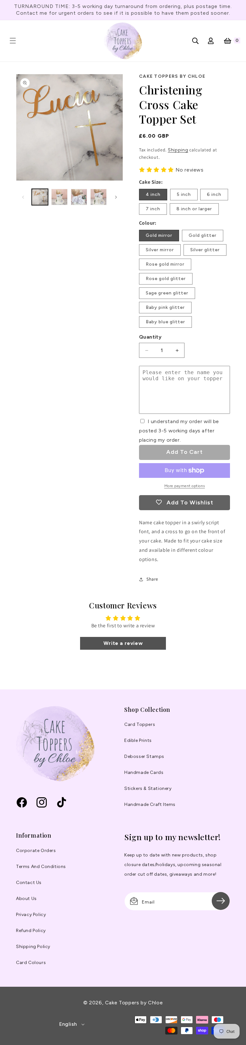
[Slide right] (116, 197)
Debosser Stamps (144, 756)
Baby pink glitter (165, 307)
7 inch (153, 209)
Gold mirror (159, 235)
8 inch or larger (194, 209)
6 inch (214, 194)
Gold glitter (203, 235)
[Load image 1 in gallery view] (40, 197)
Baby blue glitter (165, 322)
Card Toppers (139, 724)
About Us (26, 898)
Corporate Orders (36, 850)
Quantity (150, 337)
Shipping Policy (33, 946)
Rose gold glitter (166, 278)
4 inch (153, 194)
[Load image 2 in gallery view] (59, 197)
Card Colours (31, 962)
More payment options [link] (184, 486)
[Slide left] (23, 197)
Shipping (178, 150)
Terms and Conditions (41, 866)
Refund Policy (31, 930)
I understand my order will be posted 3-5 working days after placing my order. (179, 430)
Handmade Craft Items (150, 804)
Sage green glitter (167, 293)
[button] (13, 41)
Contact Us (29, 882)
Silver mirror (160, 250)
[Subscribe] (221, 901)
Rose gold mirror (165, 264)
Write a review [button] (123, 643)
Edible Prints (138, 740)
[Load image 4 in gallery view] (98, 197)
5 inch (184, 194)
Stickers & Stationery (148, 788)
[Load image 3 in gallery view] (79, 197)
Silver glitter (205, 250)
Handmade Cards (143, 772)
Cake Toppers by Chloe (134, 1003)
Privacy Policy (31, 914)
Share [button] (152, 579)
